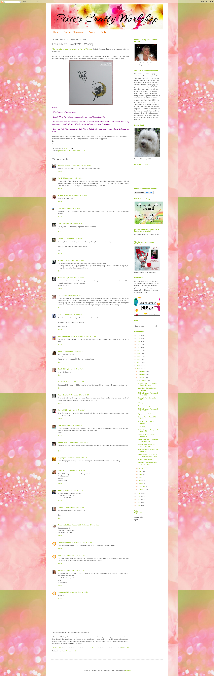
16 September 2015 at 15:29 (73, 352)
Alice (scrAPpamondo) (66, 336)
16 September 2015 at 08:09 (74, 239)
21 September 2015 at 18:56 (77, 592)
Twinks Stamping (64, 542)
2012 (139, 499)
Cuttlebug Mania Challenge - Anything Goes (148, 463)
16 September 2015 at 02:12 (79, 195)
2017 (139, 363)
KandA (60, 382)
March (141, 483)
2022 (139, 347)
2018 (139, 359)
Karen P (61, 555)
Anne (60, 490)
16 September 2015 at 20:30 (78, 395)
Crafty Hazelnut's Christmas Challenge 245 (148, 440)
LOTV (83, 151)
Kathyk (60, 507)
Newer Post (57, 647)
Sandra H (61, 410)
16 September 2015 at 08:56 (74, 260)
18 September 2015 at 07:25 (72, 490)
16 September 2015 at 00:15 (81, 165)
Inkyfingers (62, 458)
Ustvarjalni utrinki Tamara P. (68, 525)
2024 (139, 341)
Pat (59, 295)
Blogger (128, 670)
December (142, 371)
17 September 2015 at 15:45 (77, 458)
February (142, 486)
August (141, 468)
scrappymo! (62, 592)
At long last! (142, 403)
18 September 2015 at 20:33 (81, 542)
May (140, 477)
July (140, 471)
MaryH (60, 178)
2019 (139, 356)
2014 (139, 493)
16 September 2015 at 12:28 (72, 315)
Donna (60, 278)
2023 (139, 344)
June (141, 474)
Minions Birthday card (145, 406)
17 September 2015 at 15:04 (78, 442)
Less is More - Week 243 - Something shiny (147, 384)
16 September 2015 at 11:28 (71, 295)
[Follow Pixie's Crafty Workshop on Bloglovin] (144, 193)
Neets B (61, 570)
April (140, 480)
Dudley (104, 32)
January (142, 489)
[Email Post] (72, 148)
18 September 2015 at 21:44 (74, 555)
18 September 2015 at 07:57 (74, 507)
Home (56, 32)
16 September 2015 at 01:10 (73, 178)
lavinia (69, 151)
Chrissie (61, 471)
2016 (139, 366)
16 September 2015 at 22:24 (72, 425)
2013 (139, 496)
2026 (139, 335)
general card (62, 151)
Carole (60, 369)
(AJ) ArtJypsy (63, 195)
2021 (139, 350)
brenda (60, 239)
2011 (139, 502)
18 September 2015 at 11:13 (89, 525)
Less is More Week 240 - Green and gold (147, 445)
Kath (59, 223)
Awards (92, 32)
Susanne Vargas (64, 165)
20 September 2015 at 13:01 (74, 570)
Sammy (60, 260)
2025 (139, 338)
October (142, 377)
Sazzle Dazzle (63, 395)
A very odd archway (145, 459)
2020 (139, 353)
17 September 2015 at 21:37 (75, 471)
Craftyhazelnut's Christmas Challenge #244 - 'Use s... (148, 455)
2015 (139, 369)
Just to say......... (144, 427)
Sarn (59, 315)
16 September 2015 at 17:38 (73, 382)
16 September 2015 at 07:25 (72, 223)
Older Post (125, 647)
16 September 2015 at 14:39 (85, 336)
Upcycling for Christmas (146, 414)
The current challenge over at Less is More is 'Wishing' (72, 49)
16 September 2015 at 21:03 (75, 410)
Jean (59, 425)
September (143, 380)
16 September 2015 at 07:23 (72, 208)
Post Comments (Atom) (70, 651)
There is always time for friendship (146, 436)
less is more (76, 151)
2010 (139, 505)
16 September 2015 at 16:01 (73, 369)
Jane (59, 208)
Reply (60, 171)
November (142, 374)
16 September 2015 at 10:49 (73, 278)
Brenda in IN (62, 442)
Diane (60, 352)
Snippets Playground (74, 32)
